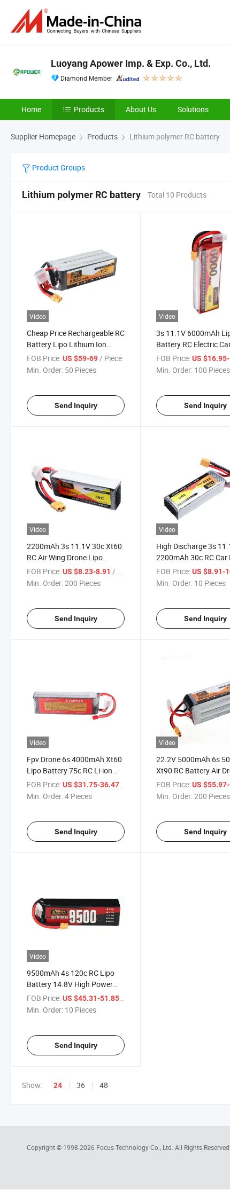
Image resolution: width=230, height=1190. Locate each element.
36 (80, 1085)
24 (57, 1085)
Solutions (193, 109)
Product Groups (57, 167)
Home (31, 109)
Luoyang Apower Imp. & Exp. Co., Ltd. (131, 63)
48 (103, 1085)
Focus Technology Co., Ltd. (135, 1147)
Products (89, 109)
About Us (141, 109)
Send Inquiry (76, 405)
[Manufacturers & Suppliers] (78, 21)
